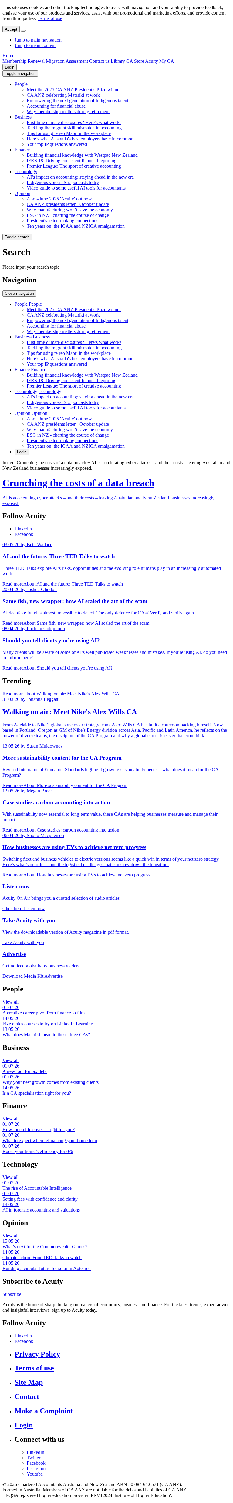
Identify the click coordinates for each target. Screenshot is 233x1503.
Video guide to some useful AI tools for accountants (76, 187)
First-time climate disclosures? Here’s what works (74, 122)
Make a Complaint (44, 1411)
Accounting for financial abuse (56, 106)
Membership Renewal (23, 61)
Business (23, 116)
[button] (20, 73)
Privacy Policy (37, 1354)
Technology (26, 171)
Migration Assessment (67, 61)
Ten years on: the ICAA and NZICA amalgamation (76, 226)
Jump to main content (35, 45)
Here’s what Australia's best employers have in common (80, 138)
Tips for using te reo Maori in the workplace (69, 133)
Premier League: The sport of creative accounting (74, 166)
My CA (166, 61)
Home (8, 55)
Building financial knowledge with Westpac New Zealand (82, 155)
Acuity (151, 61)
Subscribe (11, 1294)
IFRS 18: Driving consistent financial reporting (71, 160)
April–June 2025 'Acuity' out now (59, 198)
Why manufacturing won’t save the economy (70, 209)
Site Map (29, 1382)
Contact (27, 1396)
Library (118, 61)
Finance (22, 149)
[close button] (23, 31)
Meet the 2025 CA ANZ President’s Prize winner (74, 89)
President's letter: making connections (62, 220)
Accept (11, 29)
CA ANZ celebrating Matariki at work (63, 95)
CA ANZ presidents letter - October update (68, 204)
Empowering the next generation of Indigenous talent (77, 100)
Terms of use (50, 18)
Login (9, 67)
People (21, 84)
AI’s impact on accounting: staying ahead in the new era (80, 177)
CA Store (135, 61)
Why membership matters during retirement (68, 111)
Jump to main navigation (38, 39)
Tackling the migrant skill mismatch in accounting (74, 127)
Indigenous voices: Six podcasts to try (63, 182)
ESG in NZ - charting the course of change (68, 215)
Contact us (99, 61)
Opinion (22, 193)
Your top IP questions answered (57, 144)
